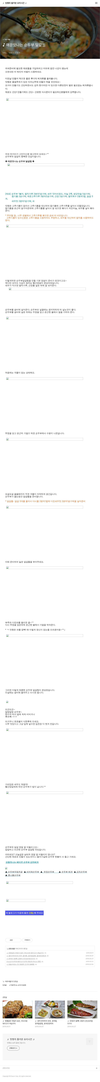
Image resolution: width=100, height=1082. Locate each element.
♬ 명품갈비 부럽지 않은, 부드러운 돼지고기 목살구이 (25, 953)
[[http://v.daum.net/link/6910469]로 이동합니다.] (39, 888)
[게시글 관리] (18, 940)
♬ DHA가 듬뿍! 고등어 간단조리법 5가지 (21, 959)
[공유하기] (15, 940)
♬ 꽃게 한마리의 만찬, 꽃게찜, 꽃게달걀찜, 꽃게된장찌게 (26, 956)
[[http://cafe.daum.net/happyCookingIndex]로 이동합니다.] (25, 902)
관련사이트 (6, 1068)
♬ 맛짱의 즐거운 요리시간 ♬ (15, 3)
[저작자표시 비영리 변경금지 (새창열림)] (35, 940)
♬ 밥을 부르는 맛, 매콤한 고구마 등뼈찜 (20, 964)
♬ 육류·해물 (11, 949)
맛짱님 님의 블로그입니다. (16, 1043)
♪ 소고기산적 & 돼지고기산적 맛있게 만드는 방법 (24, 961)
